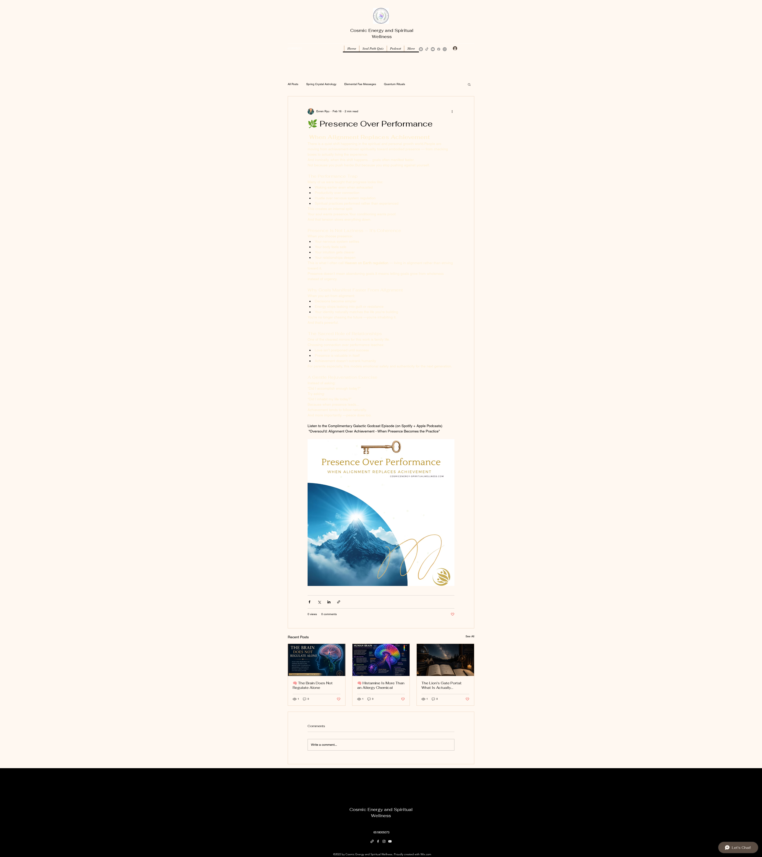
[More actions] (452, 111)
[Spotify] (421, 49)
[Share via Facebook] (309, 602)
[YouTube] (433, 49)
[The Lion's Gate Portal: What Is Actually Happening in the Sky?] (445, 660)
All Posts (293, 84)
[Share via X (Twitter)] (319, 602)
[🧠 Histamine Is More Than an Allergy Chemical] (381, 660)
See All (470, 636)
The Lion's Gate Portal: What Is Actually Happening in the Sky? (441, 685)
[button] (471, 48)
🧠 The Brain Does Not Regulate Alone (313, 685)
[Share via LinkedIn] (329, 602)
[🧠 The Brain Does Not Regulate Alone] (316, 660)
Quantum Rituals (394, 84)
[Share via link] (339, 602)
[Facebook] (439, 49)
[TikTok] (427, 49)
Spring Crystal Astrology (321, 84)
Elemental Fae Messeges (360, 84)
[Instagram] (445, 49)
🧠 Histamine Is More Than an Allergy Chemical (380, 685)
